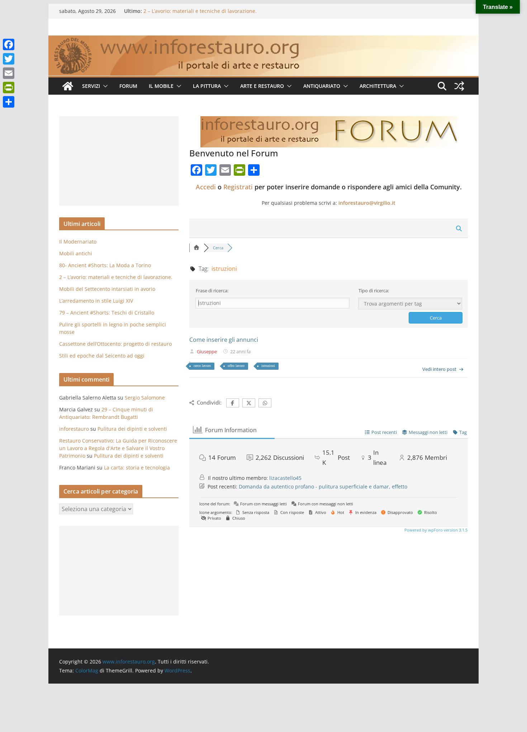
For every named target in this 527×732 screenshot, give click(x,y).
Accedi (206, 187)
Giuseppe (207, 351)
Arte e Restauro (262, 85)
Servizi (91, 85)
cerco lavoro (202, 366)
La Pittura (207, 85)
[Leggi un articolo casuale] (459, 86)
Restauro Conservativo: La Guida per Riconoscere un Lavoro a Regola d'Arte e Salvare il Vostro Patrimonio (118, 448)
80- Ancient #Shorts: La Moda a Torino (105, 265)
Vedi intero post (439, 369)
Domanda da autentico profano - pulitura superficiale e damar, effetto (323, 486)
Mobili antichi (75, 253)
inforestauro (74, 428)
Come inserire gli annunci (223, 340)
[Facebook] (8, 44)
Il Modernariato (77, 241)
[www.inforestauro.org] (263, 40)
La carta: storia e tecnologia (137, 467)
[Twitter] (8, 59)
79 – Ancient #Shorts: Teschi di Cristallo (106, 312)
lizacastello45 (285, 477)
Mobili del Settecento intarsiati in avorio (107, 288)
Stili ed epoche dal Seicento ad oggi (101, 355)
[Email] (8, 73)
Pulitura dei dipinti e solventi (132, 428)
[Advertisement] (119, 161)
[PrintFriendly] (8, 87)
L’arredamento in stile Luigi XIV (96, 300)
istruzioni (268, 366)
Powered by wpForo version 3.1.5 (435, 530)
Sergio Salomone (145, 397)
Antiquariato (321, 85)
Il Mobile (161, 85)
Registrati (238, 187)
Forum (128, 85)
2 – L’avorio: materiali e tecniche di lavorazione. (200, 11)
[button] (104, 86)
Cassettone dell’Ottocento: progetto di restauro (115, 343)
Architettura (378, 85)
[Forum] (196, 247)
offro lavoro (236, 366)
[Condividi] (8, 102)
